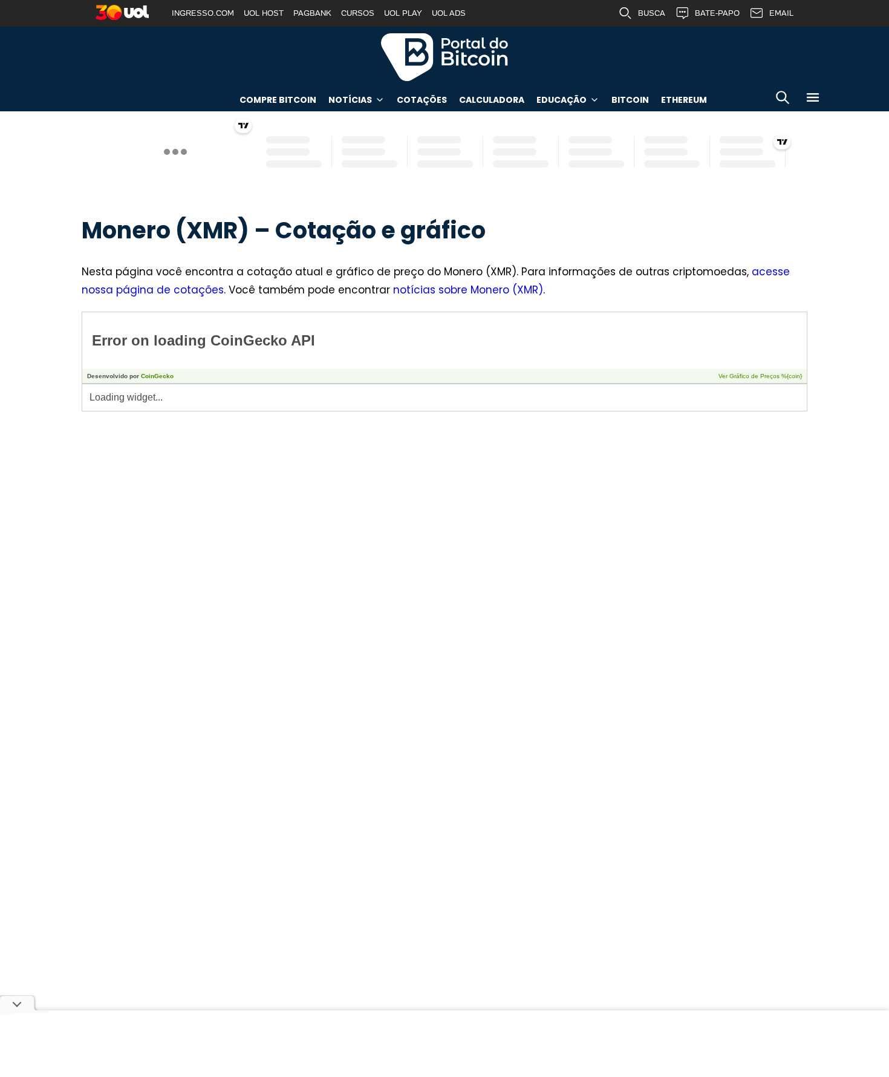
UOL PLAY (403, 13)
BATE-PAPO (717, 13)
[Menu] (813, 100)
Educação (561, 100)
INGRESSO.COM (203, 13)
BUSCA (651, 13)
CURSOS (357, 13)
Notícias (350, 100)
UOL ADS (449, 13)
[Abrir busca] (782, 100)
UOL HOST (264, 13)
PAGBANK (312, 13)
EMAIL (781, 13)
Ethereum (684, 100)
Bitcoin (630, 100)
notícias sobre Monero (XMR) (468, 290)
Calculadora (491, 100)
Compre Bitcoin (277, 100)
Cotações (422, 100)
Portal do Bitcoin (444, 57)
